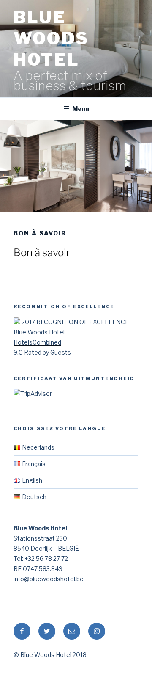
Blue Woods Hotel (51, 38)
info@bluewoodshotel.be (49, 578)
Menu (80, 108)
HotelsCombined (37, 342)
